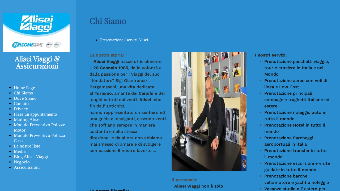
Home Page (24, 87)
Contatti (21, 103)
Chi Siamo (23, 93)
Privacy (21, 108)
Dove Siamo (25, 98)
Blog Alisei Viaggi (31, 156)
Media (20, 151)
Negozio (22, 161)
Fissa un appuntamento (35, 114)
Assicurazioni (27, 167)
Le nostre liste (27, 146)
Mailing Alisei (27, 119)
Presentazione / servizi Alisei (124, 40)
